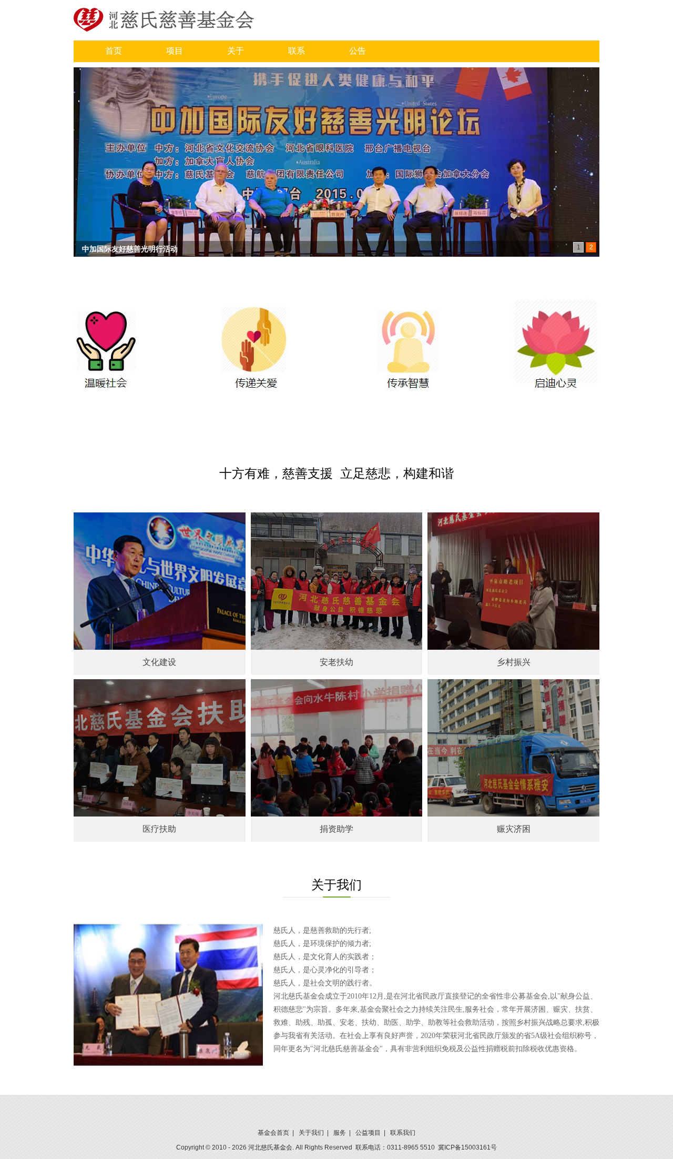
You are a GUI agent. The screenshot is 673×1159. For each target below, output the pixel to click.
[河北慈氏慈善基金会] (164, 19)
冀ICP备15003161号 (467, 1147)
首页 (113, 50)
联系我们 (402, 1132)
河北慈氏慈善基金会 (115, 249)
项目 (174, 50)
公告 (357, 50)
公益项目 (368, 1132)
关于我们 (311, 1132)
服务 (339, 1132)
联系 (296, 50)
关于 (235, 50)
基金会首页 (273, 1132)
